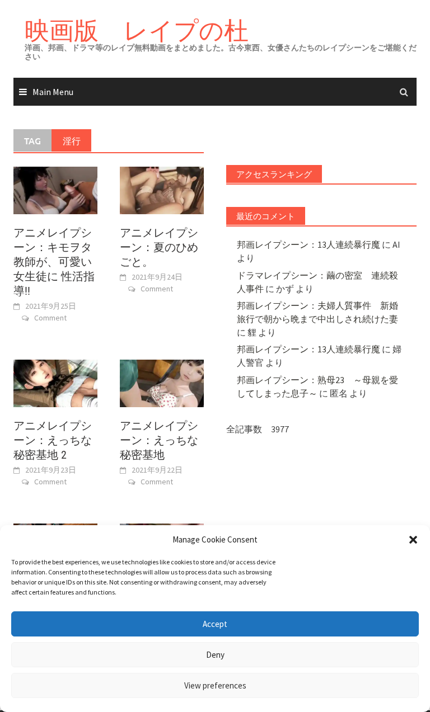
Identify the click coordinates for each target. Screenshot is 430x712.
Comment (50, 318)
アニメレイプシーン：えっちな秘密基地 (159, 440)
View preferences (215, 685)
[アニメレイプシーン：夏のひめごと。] (162, 189)
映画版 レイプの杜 (137, 30)
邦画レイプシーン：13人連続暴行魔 (308, 244)
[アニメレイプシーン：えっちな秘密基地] (162, 382)
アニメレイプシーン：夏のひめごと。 (159, 247)
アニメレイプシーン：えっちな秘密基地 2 (52, 440)
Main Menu (52, 91)
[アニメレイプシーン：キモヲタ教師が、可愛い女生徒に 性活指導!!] (55, 189)
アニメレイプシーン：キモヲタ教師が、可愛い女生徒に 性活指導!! (54, 262)
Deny (215, 654)
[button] (413, 539)
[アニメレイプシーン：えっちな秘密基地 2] (55, 382)
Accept (215, 624)
